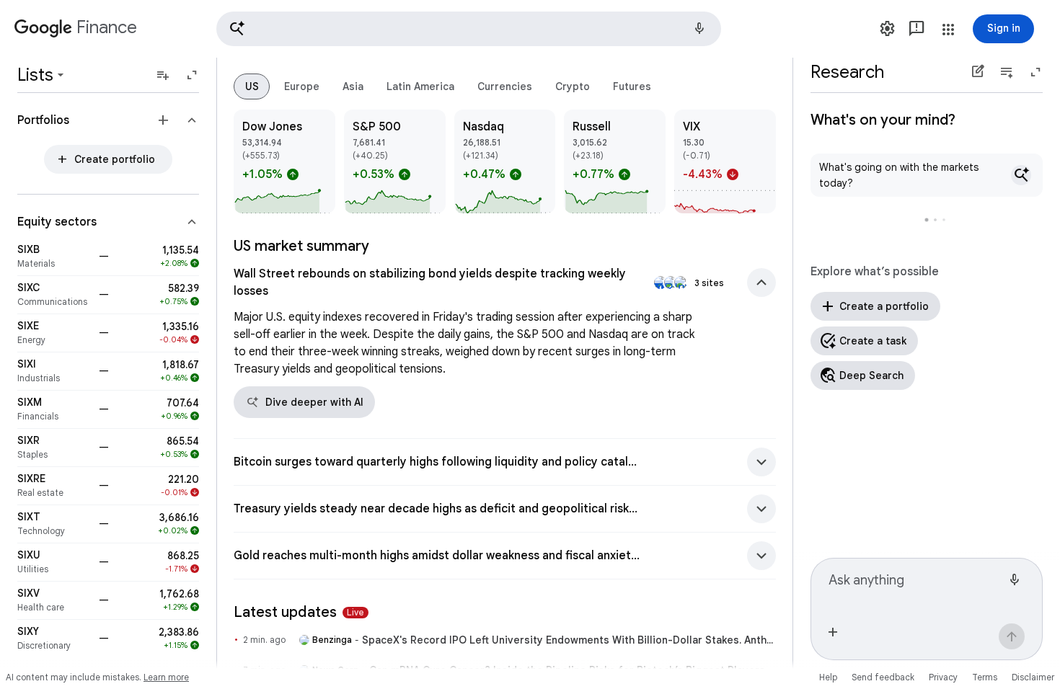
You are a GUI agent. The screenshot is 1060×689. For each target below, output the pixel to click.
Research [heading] (847, 72)
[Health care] (53, 600)
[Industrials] (53, 371)
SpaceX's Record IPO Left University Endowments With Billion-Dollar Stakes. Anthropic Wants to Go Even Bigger (569, 640)
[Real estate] (53, 485)
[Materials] (53, 256)
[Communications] (53, 295)
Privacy (943, 677)
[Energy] (53, 333)
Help (828, 677)
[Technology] (53, 524)
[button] (468, 29)
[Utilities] (53, 562)
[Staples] (53, 447)
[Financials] (53, 409)
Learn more (166, 677)
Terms (984, 677)
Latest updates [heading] (299, 612)
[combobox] (915, 586)
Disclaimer (1033, 677)
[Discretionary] (53, 638)
